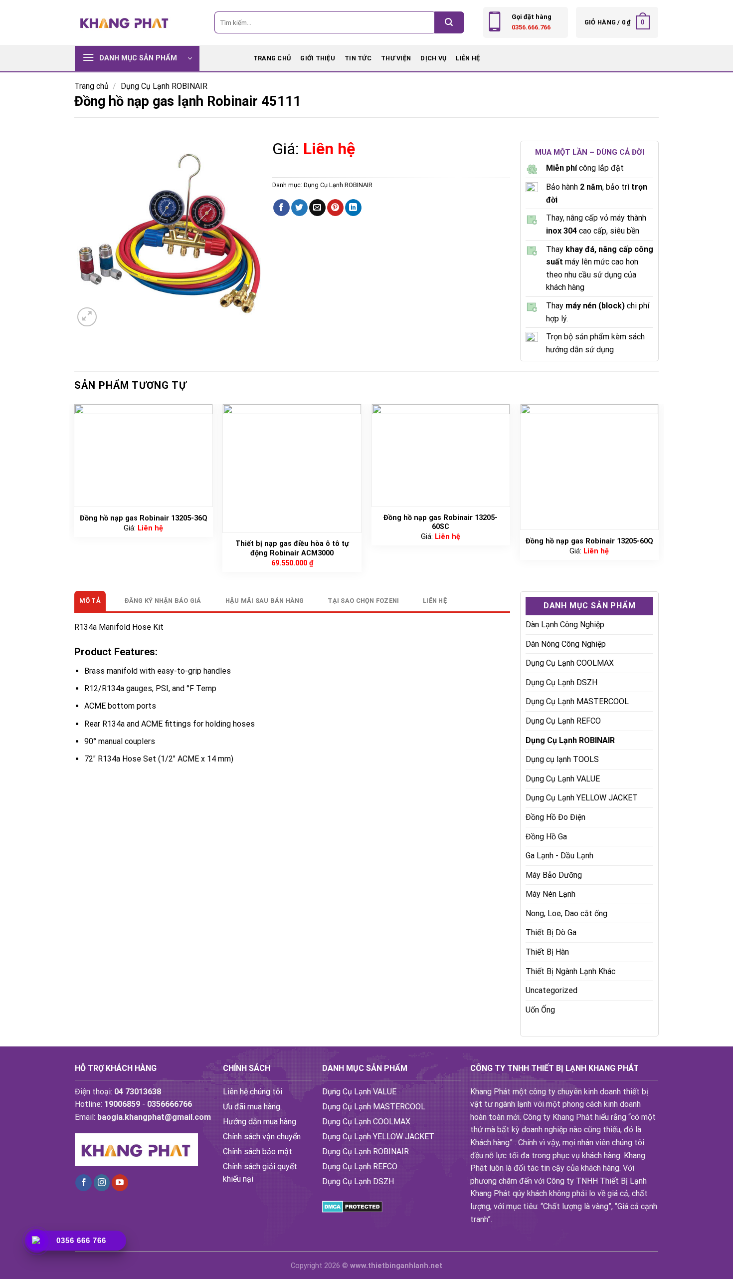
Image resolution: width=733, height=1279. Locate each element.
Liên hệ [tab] (435, 600)
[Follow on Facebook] (83, 1182)
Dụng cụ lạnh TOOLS (562, 759)
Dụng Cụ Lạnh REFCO (563, 721)
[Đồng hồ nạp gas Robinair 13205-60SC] (441, 455)
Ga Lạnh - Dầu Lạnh (559, 855)
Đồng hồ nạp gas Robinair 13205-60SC (440, 522)
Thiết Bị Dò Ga (551, 932)
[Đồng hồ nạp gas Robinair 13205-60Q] (590, 466)
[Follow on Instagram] (102, 1182)
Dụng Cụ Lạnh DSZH (561, 682)
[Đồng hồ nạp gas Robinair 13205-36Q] (143, 455)
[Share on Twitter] (299, 207)
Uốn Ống (540, 1010)
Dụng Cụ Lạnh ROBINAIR (164, 86)
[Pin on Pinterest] (335, 207)
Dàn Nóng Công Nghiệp (566, 644)
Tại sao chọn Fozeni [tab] (363, 600)
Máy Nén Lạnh (550, 894)
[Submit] (449, 22)
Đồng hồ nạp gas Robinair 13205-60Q (589, 541)
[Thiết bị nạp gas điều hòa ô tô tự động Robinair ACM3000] (292, 468)
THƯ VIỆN (396, 58)
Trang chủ (272, 58)
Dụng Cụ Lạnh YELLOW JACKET (582, 797)
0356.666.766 (531, 27)
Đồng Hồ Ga (546, 836)
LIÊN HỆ (468, 58)
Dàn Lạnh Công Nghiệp (565, 624)
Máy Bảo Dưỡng (554, 875)
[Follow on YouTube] (120, 1182)
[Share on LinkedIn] (353, 207)
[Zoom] (87, 317)
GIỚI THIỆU (317, 58)
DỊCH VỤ (433, 58)
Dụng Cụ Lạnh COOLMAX (570, 663)
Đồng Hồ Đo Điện (555, 817)
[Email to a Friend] (317, 207)
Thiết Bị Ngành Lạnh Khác (570, 971)
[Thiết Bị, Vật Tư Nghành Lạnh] (125, 22)
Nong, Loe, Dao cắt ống (566, 913)
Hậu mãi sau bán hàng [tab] (264, 600)
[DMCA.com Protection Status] (352, 1206)
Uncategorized (551, 990)
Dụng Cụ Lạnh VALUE (563, 778)
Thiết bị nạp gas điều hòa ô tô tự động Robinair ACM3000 (292, 548)
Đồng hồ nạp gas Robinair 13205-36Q (143, 518)
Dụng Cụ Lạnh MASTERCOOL (577, 701)
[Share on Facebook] (281, 207)
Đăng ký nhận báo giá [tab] (163, 600)
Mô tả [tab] (90, 600)
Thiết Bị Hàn (547, 952)
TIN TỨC (358, 58)
